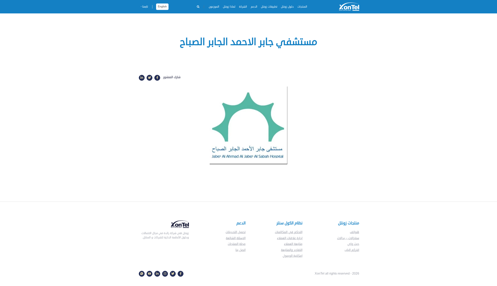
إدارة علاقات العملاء (289, 238)
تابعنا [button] (145, 7)
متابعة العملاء (293, 244)
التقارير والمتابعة (291, 250)
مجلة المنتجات (237, 244)
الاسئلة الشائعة (236, 238)
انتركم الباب (352, 250)
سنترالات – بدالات (348, 238)
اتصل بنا (240, 250)
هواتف (354, 232)
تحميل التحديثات (236, 232)
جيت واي (353, 244)
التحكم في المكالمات (288, 232)
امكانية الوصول (292, 256)
